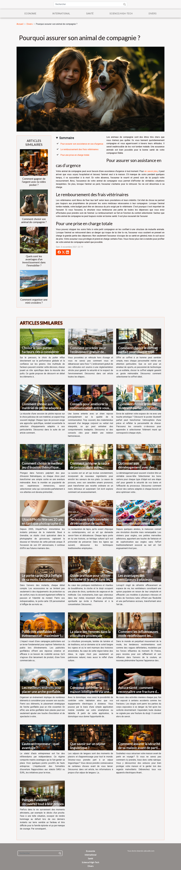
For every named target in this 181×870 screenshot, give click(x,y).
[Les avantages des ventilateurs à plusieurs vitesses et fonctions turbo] (138, 569)
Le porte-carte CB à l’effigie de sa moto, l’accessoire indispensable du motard (42, 579)
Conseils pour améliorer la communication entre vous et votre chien (89, 408)
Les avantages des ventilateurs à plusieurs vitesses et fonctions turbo (137, 579)
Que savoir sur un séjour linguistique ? (87, 746)
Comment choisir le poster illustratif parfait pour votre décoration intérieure (138, 408)
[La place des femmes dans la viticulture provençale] (90, 625)
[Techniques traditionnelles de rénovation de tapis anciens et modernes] (90, 513)
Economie (30, 13)
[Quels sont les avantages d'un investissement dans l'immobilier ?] (34, 240)
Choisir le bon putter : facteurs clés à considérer (40, 350)
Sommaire (66, 138)
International (61, 13)
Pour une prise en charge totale (74, 155)
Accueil (20, 24)
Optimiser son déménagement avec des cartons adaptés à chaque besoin (136, 469)
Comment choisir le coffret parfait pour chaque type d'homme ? (138, 352)
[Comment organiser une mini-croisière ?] (34, 283)
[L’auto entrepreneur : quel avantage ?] (42, 737)
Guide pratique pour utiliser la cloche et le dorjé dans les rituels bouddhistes (90, 579)
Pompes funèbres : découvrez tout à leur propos (43, 802)
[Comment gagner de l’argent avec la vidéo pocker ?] (34, 162)
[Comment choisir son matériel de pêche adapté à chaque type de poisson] (42, 397)
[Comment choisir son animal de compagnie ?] (34, 202)
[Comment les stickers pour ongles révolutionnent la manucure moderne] (138, 513)
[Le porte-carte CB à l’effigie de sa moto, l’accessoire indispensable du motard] (42, 569)
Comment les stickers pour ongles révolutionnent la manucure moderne (137, 523)
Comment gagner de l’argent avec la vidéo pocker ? (34, 181)
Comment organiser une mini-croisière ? (33, 301)
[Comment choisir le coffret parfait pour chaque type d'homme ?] (138, 341)
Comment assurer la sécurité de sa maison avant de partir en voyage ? (139, 748)
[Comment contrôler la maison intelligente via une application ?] (90, 681)
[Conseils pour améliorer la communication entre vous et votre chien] (90, 397)
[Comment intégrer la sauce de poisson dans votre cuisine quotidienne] (90, 456)
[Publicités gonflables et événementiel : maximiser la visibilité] (42, 625)
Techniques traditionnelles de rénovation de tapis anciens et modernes (89, 523)
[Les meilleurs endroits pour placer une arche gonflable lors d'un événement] (42, 681)
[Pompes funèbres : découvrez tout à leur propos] (42, 793)
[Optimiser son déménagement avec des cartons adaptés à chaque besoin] (138, 456)
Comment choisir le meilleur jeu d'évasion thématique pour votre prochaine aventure (42, 469)
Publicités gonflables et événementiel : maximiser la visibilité (42, 636)
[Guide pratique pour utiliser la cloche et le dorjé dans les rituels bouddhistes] (90, 569)
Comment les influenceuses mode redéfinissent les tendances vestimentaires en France (139, 638)
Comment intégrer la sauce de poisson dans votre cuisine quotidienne (89, 467)
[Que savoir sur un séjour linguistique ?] (90, 737)
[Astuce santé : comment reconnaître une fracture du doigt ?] (138, 681)
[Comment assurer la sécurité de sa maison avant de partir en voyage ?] (138, 737)
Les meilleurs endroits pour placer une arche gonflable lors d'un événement (41, 692)
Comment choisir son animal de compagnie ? (34, 220)
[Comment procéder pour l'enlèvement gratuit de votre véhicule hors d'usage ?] (90, 341)
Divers (152, 13)
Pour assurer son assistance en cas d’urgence (81, 144)
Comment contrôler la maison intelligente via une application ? (89, 692)
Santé (90, 13)
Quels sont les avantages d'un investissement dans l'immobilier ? (34, 261)
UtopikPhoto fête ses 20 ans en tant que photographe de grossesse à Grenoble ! (42, 523)
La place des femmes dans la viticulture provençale (90, 634)
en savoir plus (151, 171)
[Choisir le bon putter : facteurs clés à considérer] (42, 341)
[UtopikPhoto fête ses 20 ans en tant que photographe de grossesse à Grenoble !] (42, 513)
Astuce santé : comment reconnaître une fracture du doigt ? (138, 692)
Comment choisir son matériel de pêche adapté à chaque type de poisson (41, 408)
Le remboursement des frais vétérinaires (79, 149)
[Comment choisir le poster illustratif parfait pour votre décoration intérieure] (138, 397)
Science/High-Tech (121, 13)
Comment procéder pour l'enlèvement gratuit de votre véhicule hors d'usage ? (91, 352)
